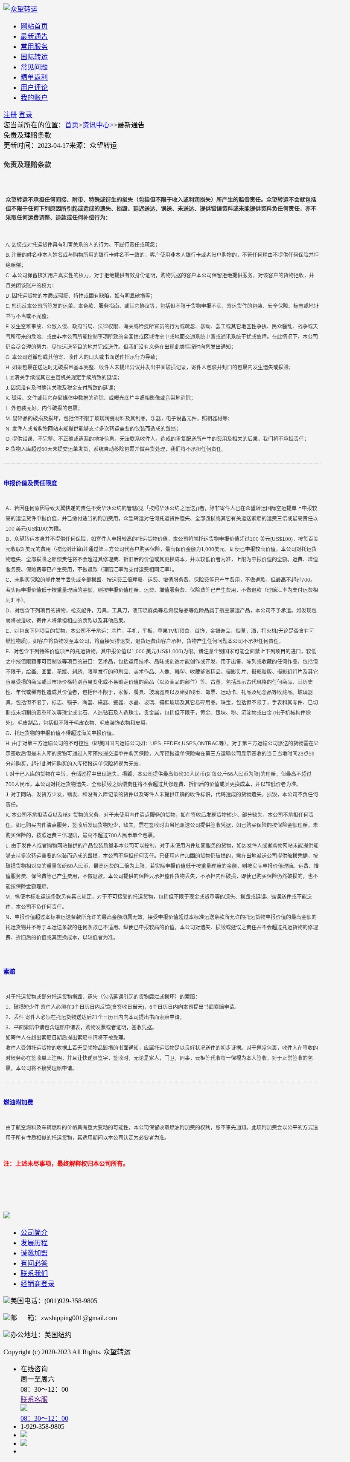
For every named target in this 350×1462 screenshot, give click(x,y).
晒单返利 (34, 77)
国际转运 (34, 56)
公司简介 (34, 1232)
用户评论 (34, 87)
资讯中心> (98, 125)
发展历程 (34, 1243)
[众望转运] (20, 9)
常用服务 (34, 46)
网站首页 (34, 26)
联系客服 (34, 1399)
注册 (10, 114)
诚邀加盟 (34, 1253)
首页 (72, 125)
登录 (25, 114)
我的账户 (34, 97)
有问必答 (34, 1263)
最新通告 (34, 36)
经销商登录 (37, 1283)
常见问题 (34, 67)
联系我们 (34, 1273)
